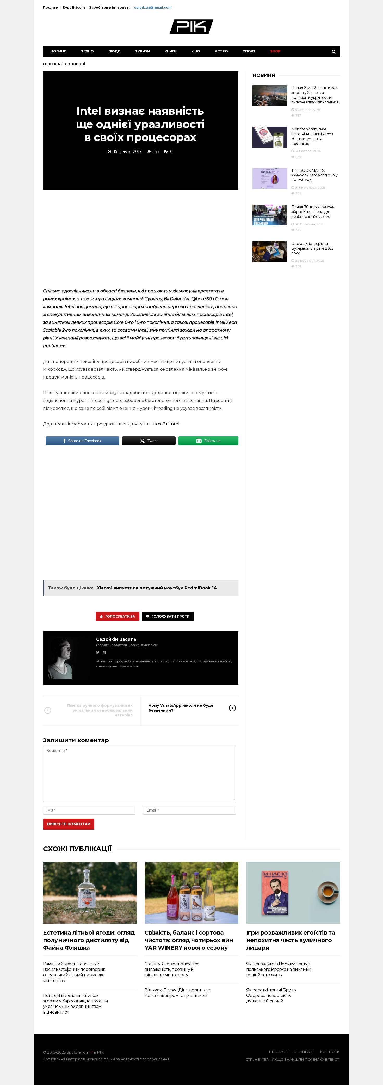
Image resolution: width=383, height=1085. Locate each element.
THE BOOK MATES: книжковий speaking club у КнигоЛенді (314, 175)
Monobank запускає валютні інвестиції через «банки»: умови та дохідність (312, 136)
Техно (87, 51)
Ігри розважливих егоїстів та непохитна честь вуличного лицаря (290, 940)
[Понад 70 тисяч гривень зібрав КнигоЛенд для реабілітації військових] (269, 215)
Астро (221, 51)
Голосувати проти (170, 616)
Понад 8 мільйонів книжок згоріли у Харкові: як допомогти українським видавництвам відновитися (314, 95)
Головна (51, 64)
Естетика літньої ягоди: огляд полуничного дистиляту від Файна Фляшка (89, 940)
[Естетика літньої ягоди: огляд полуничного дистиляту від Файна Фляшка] (90, 893)
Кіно (195, 51)
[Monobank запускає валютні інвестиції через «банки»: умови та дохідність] (269, 137)
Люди (114, 51)
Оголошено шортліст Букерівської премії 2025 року (312, 248)
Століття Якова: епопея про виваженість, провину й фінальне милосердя (172, 969)
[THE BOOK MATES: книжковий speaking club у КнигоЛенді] (269, 178)
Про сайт (278, 1052)
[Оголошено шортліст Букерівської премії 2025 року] (269, 251)
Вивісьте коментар (68, 824)
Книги (171, 51)
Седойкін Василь (116, 639)
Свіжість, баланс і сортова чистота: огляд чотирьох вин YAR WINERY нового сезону (189, 940)
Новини (58, 51)
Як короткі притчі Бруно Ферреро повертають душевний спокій (271, 996)
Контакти (330, 1052)
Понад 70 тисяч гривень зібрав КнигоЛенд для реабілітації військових (312, 212)
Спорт (249, 51)
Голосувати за (120, 616)
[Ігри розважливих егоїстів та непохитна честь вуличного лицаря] (293, 893)
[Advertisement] (140, 237)
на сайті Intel (166, 424)
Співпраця (304, 1052)
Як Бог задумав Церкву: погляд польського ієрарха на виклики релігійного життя (278, 969)
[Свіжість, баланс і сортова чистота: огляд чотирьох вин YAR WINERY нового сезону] (191, 893)
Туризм (142, 51)
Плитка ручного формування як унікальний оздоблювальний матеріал (100, 710)
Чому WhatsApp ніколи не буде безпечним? (181, 707)
